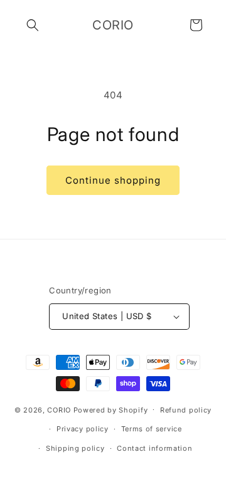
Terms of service (151, 428)
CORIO (59, 409)
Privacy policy (82, 428)
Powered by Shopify (110, 409)
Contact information (154, 448)
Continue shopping (113, 180)
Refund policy (186, 410)
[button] (32, 25)
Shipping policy (75, 448)
